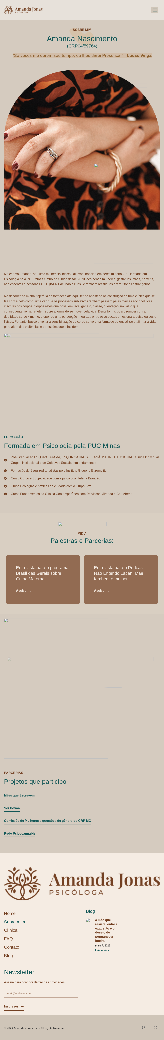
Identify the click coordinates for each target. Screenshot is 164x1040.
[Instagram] (143, 1027)
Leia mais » (102, 950)
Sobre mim (14, 921)
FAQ (8, 938)
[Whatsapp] (155, 1027)
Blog (8, 955)
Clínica (10, 930)
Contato (11, 947)
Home (10, 913)
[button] (154, 10)
